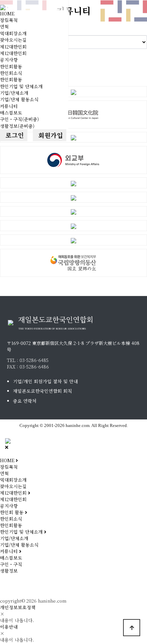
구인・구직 (11, 564)
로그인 (13, 135)
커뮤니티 (9, 106)
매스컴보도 (11, 112)
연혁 (4, 26)
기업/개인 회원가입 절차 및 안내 (45, 381)
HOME (7, 13)
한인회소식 (11, 73)
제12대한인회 (13, 46)
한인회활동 (11, 66)
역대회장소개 (13, 33)
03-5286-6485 (34, 360)
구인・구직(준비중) (19, 119)
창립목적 (9, 20)
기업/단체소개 (14, 93)
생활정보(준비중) (17, 126)
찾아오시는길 (13, 40)
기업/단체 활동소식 (19, 99)
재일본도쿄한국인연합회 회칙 (42, 391)
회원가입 (49, 135)
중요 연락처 (25, 401)
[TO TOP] (131, 627)
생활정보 (9, 570)
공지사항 (9, 59)
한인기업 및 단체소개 (21, 86)
